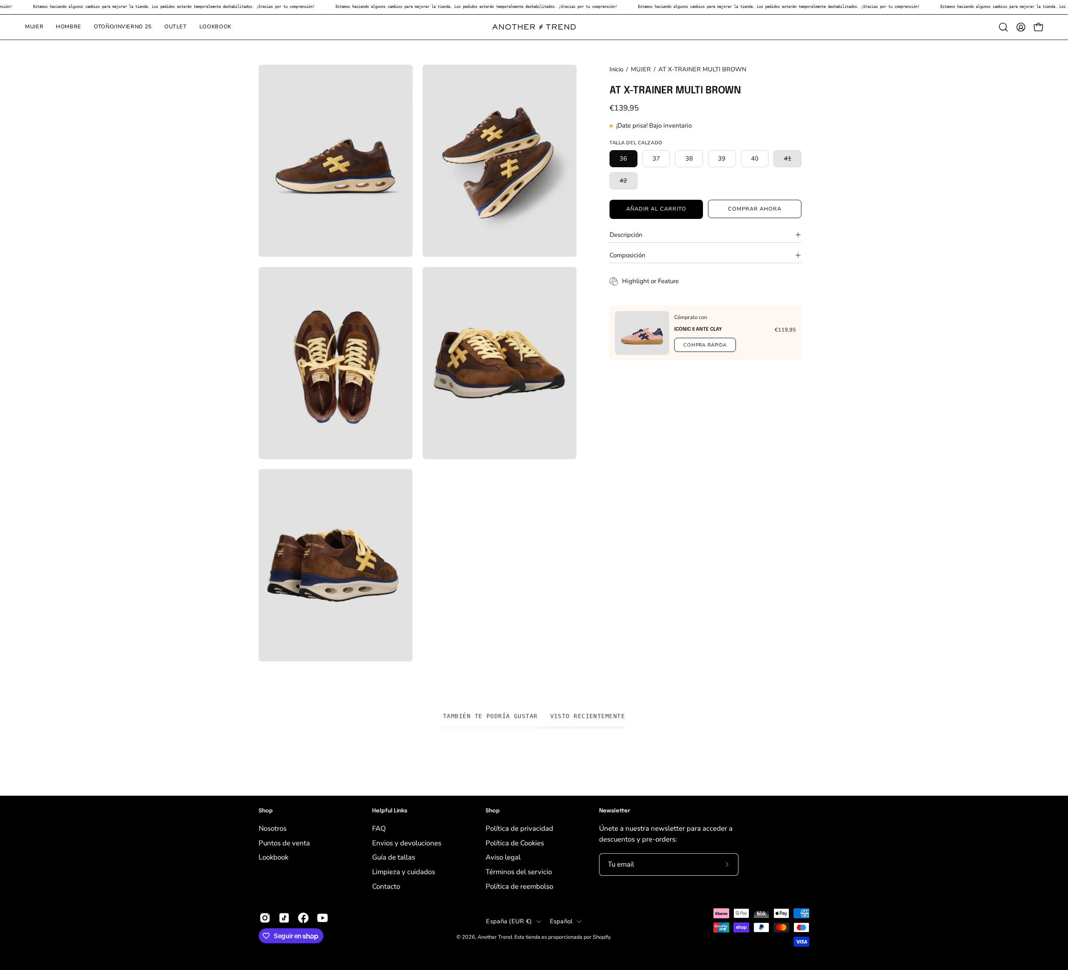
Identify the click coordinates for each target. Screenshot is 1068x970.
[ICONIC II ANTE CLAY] (642, 333)
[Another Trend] (534, 27)
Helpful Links (389, 811)
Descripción (626, 235)
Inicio (616, 69)
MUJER (641, 69)
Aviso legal (503, 857)
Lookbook (273, 857)
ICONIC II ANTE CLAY (698, 329)
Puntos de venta (284, 842)
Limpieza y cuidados (403, 871)
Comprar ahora (754, 209)
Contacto (386, 886)
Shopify (601, 936)
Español (561, 921)
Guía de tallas (393, 857)
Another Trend (495, 936)
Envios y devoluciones (406, 842)
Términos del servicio (519, 871)
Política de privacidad (519, 828)
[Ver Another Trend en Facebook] (303, 918)
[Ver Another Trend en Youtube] (322, 918)
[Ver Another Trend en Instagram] (265, 918)
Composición (627, 255)
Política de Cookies (515, 842)
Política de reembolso (519, 886)
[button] (1003, 27)
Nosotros (273, 828)
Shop (266, 811)
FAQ (379, 828)
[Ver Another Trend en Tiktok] (284, 918)
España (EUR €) (509, 921)
